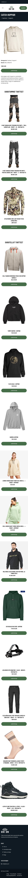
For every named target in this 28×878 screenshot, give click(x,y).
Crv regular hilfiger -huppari (14, 626)
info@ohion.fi (3, 1)
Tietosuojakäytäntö (11, 875)
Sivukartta (19, 875)
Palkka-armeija (7, 852)
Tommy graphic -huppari (14, 331)
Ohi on (5, 846)
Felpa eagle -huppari (14, 384)
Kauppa (23, 8)
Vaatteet (4, 18)
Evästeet (19, 874)
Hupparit (11, 18)
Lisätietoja (14, 70)
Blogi (4, 855)
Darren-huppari (14, 437)
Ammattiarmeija (7, 849)
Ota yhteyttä (13, 874)
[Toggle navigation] (2, 8)
